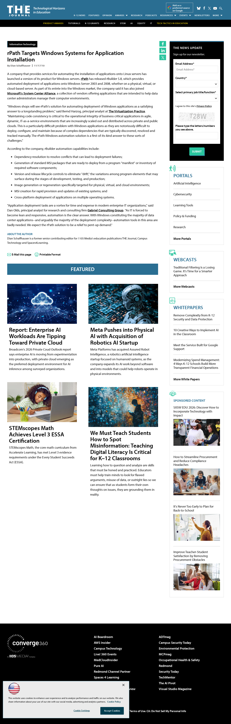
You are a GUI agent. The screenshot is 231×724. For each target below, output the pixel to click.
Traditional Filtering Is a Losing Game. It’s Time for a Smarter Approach (194, 271)
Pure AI (99, 666)
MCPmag (165, 654)
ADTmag (165, 637)
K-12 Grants (92, 23)
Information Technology (22, 44)
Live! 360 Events (105, 654)
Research (136, 15)
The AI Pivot (167, 683)
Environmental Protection (176, 648)
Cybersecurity (182, 194)
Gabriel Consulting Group (105, 210)
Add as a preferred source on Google (181, 8)
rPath (84, 79)
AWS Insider (102, 643)
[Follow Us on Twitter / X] (209, 8)
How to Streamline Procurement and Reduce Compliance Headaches (195, 461)
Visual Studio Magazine (175, 689)
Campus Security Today (175, 643)
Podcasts (151, 15)
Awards (119, 15)
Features (94, 15)
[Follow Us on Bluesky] (199, 8)
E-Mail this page (21, 254)
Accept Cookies (112, 710)
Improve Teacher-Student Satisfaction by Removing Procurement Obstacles (190, 556)
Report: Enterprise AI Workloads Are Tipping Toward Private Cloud (37, 336)
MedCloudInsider (106, 660)
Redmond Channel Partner (112, 671)
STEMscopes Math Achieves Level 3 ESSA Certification (36, 434)
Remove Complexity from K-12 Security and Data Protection (194, 317)
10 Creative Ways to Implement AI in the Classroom (196, 332)
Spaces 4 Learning (106, 677)
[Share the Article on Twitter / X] (162, 57)
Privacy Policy (204, 106)
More (216, 15)
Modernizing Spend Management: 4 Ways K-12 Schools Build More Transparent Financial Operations (196, 364)
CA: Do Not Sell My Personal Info (166, 711)
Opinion (107, 15)
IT (151, 23)
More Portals (182, 239)
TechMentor (167, 677)
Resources (166, 15)
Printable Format (50, 254)
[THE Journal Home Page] (36, 10)
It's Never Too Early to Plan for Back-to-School (193, 508)
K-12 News (79, 15)
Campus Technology (108, 648)
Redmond (165, 666)
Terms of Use (137, 711)
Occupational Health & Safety (179, 660)
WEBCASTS (185, 259)
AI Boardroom (103, 637)
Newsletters (202, 15)
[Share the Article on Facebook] (162, 44)
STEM (123, 23)
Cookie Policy (114, 701)
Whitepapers (188, 307)
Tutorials (74, 23)
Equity (141, 23)
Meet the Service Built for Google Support (195, 347)
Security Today (169, 671)
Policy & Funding (184, 216)
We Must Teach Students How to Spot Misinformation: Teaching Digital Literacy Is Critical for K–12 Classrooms (121, 445)
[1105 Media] (29, 676)
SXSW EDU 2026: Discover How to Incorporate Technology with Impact (196, 411)
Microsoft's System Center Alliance (31, 93)
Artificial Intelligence (187, 183)
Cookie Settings (82, 710)
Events (184, 15)
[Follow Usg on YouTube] (215, 8)
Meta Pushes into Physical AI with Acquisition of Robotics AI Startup (122, 336)
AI (131, 23)
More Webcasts (184, 286)
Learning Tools (183, 205)
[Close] (123, 685)
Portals (182, 175)
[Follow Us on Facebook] (204, 8)
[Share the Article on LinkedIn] (162, 50)
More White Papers (186, 379)
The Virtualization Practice (127, 111)
